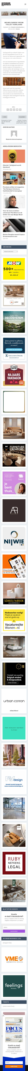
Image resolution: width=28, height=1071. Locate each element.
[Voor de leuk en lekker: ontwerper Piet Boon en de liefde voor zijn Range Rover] (14, 201)
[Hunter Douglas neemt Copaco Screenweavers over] (14, 225)
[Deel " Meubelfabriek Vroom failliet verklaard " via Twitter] (10, 109)
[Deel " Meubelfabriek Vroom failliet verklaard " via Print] (20, 109)
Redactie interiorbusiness (17, 27)
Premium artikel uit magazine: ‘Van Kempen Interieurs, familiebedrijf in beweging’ (13, 189)
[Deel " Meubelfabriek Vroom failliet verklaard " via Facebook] (7, 109)
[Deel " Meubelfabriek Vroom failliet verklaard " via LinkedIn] (14, 109)
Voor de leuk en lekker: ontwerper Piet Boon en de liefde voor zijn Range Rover (13, 212)
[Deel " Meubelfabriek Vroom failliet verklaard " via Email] (17, 109)
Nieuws (18, 29)
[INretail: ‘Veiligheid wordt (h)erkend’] (14, 156)
